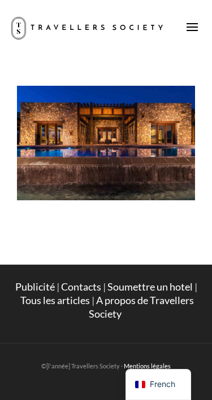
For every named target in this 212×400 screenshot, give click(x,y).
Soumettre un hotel (150, 286)
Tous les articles (55, 300)
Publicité (35, 286)
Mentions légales (147, 366)
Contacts (81, 286)
